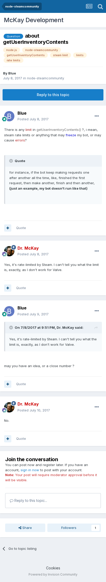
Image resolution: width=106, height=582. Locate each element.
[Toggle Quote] (11, 161)
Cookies (53, 568)
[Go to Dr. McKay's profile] (9, 251)
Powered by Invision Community (53, 574)
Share (26, 528)
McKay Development (34, 20)
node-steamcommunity (45, 78)
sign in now (30, 470)
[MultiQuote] (7, 228)
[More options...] (97, 116)
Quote (21, 228)
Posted (33, 119)
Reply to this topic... (30, 500)
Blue (12, 73)
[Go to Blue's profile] (9, 116)
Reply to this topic (53, 94)
